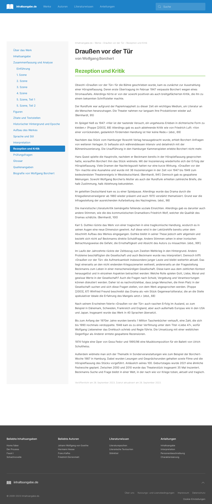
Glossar (18, 160)
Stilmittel (113, 453)
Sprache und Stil (23, 136)
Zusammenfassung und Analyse (33, 62)
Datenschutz (198, 492)
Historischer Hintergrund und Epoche (36, 124)
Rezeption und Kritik (26, 148)
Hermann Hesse (66, 449)
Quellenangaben (23, 167)
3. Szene (22, 87)
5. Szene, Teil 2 (26, 105)
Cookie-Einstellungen (194, 499)
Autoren (63, 6)
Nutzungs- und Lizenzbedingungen (156, 492)
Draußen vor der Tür (113, 43)
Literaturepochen (118, 445)
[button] (203, 482)
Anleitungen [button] (107, 6)
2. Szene (22, 81)
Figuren (18, 111)
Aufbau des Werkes (25, 130)
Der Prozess (13, 449)
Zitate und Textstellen (26, 117)
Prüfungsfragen (22, 154)
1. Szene (22, 74)
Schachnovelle (14, 457)
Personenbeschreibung (173, 453)
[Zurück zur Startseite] (22, 6)
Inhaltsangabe (22, 56)
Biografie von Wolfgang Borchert (33, 173)
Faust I (10, 453)
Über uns (129, 492)
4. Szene (22, 93)
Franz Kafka (64, 453)
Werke (47, 6)
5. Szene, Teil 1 (26, 99)
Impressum (183, 492)
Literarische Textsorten (121, 449)
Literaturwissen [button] (83, 6)
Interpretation (21, 142)
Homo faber (13, 445)
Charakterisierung (170, 457)
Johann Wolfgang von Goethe (73, 445)
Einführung (23, 68)
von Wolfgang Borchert (94, 58)
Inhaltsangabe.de (84, 43)
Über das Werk (22, 50)
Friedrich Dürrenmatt (68, 457)
